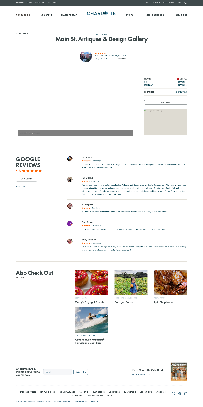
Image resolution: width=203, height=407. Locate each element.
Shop (147, 3)
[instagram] (185, 393)
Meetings (29, 3)
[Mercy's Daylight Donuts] (91, 282)
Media (179, 3)
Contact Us (94, 401)
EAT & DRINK (46, 15)
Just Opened (99, 392)
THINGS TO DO (23, 15)
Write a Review (26, 179)
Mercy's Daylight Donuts (89, 302)
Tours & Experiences (85, 335)
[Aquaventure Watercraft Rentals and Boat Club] (91, 320)
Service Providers (94, 396)
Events (129, 15)
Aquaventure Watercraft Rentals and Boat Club (89, 341)
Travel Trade (52, 3)
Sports (37, 3)
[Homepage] (101, 15)
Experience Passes (169, 3)
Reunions (77, 396)
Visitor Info (146, 392)
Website (122, 58)
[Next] (132, 107)
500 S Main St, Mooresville (110, 55)
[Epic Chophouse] (170, 282)
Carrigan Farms (124, 302)
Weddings (161, 392)
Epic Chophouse (163, 302)
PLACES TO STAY (69, 15)
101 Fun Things (47, 392)
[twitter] (173, 393)
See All (20, 277)
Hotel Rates (156, 3)
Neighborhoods (155, 15)
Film (43, 3)
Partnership (130, 392)
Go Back (23, 33)
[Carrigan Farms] (131, 282)
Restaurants (81, 298)
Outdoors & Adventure (126, 298)
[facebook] (179, 393)
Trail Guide (84, 392)
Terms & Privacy (82, 401)
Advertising (115, 392)
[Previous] (19, 107)
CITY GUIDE (181, 15)
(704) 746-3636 (101, 58)
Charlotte (19, 3)
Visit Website (165, 102)
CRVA (109, 396)
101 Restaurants (67, 392)
